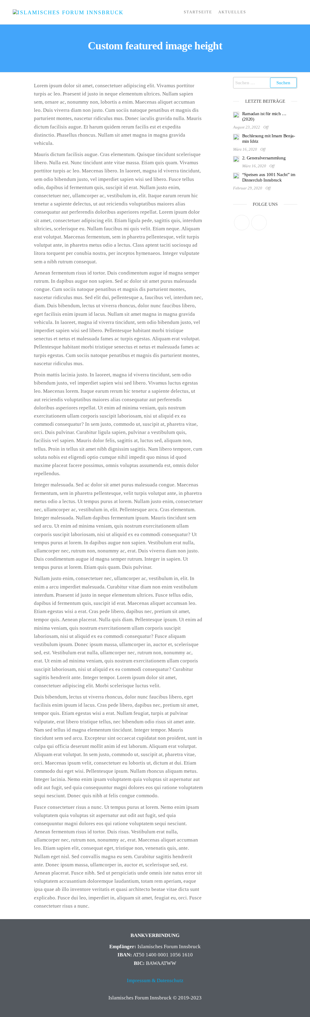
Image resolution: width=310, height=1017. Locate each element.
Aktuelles (232, 12)
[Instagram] (259, 222)
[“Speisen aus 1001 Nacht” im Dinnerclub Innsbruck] (236, 175)
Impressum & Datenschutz (155, 980)
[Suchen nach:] (265, 82)
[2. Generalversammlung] (236, 158)
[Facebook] (241, 222)
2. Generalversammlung (264, 157)
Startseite (198, 12)
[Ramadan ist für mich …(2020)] (236, 114)
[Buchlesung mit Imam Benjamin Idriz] (236, 136)
